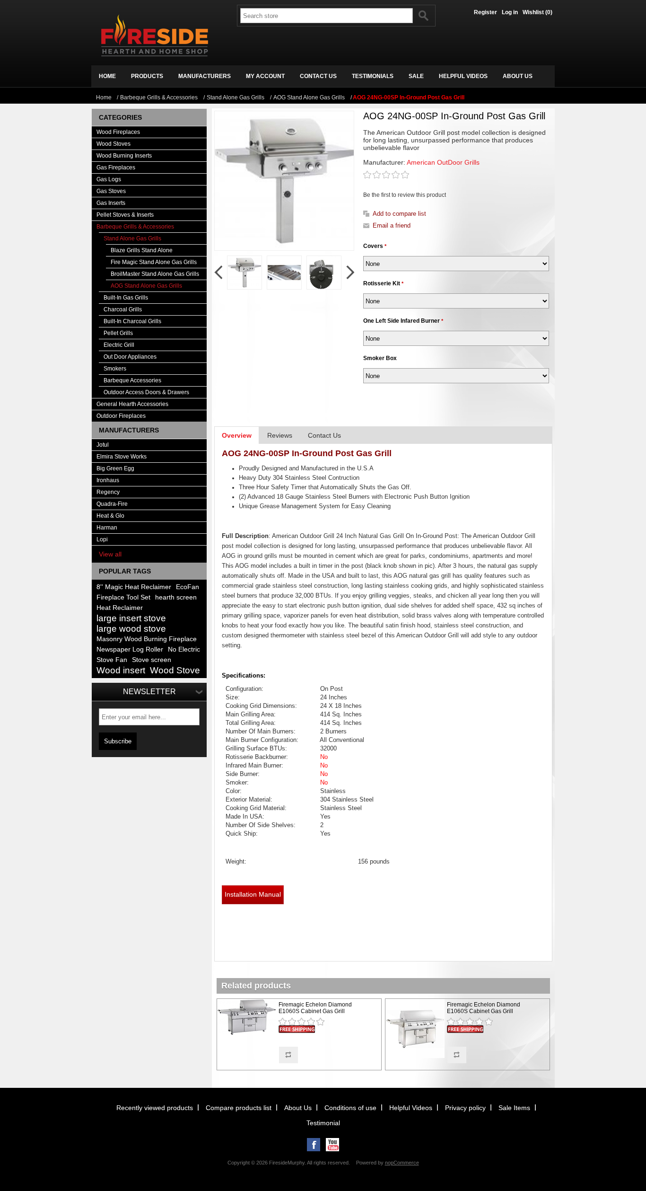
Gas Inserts (110, 203)
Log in (510, 12)
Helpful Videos (410, 1108)
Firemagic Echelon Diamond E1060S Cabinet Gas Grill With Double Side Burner (315, 1011)
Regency (108, 492)
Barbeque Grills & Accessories (135, 226)
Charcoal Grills (123, 309)
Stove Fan (111, 659)
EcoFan (187, 587)
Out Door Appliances (130, 356)
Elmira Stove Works (121, 456)
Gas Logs (108, 179)
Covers (373, 246)
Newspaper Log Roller (129, 649)
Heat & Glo (110, 515)
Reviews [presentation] (279, 435)
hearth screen (176, 597)
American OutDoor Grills (443, 162)
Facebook (313, 1145)
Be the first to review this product (404, 195)
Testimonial (323, 1123)
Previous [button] (218, 273)
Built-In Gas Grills (126, 297)
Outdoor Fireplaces (121, 416)
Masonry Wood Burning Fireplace (146, 639)
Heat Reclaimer (119, 607)
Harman (106, 527)
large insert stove (131, 618)
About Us (298, 1108)
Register (485, 12)
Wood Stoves (113, 144)
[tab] (237, 435)
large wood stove (131, 629)
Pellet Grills (118, 333)
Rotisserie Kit (382, 283)
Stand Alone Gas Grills (132, 238)
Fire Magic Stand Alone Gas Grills (154, 262)
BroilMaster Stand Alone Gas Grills (155, 274)
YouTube (332, 1145)
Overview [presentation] (237, 435)
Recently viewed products (154, 1108)
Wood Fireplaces (118, 132)
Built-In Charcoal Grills (132, 321)
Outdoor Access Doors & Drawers (146, 392)
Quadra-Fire (112, 504)
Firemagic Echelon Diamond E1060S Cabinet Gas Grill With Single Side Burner (483, 1011)
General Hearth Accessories (132, 404)
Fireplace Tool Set (123, 597)
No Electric (184, 649)
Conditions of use (350, 1108)
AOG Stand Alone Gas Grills (146, 285)
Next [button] (350, 273)
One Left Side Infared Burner (402, 321)
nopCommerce (402, 1162)
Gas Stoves (111, 191)
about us (518, 76)
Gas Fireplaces (115, 167)
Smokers (115, 368)
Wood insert (120, 670)
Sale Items (514, 1108)
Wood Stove (175, 670)
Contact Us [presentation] (324, 435)
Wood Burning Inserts (124, 155)
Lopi (102, 539)
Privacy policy (465, 1108)
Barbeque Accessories (132, 380)
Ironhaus (107, 480)
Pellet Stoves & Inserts (125, 215)
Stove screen (151, 659)
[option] (244, 273)
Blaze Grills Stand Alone (142, 250)
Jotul (102, 444)
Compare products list (238, 1108)
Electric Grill (119, 345)
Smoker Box (380, 358)
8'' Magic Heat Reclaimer (133, 587)
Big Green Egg (115, 468)
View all (110, 554)
